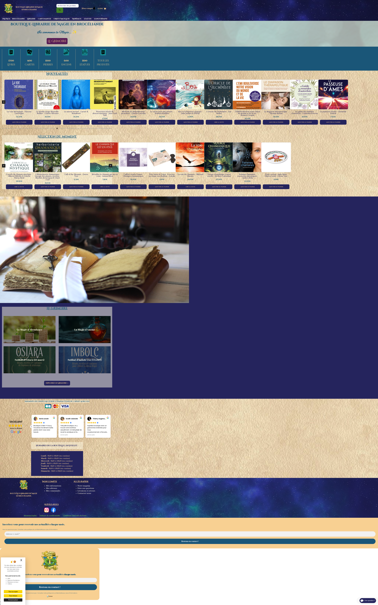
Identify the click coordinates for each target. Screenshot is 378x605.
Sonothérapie (100, 19)
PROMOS (6, 19)
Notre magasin (84, 486)
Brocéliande (18, 19)
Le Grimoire (57, 41)
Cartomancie (44, 19)
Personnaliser (13, 600)
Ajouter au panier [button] (19, 122)
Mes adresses (51, 488)
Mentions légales (30, 515)
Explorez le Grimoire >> (57, 383)
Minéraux (76, 19)
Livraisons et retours (86, 491)
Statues (87, 19)
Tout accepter (13, 591)
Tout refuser (13, 596)
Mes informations (53, 486)
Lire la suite (219, 122)
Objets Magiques (62, 19)
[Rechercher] (59, 10)
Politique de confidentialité (50, 515)
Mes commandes (53, 491)
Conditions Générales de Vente (74, 515)
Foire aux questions (86, 488)
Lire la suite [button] (64, 435)
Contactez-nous (84, 493)
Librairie (31, 19)
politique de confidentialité (35, 529)
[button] (3, 102)
